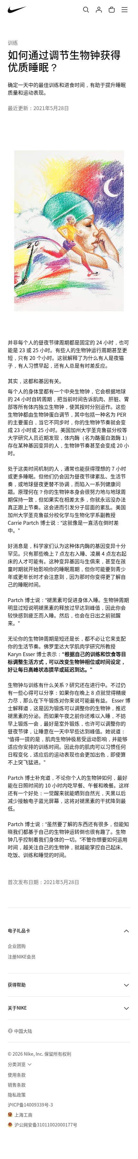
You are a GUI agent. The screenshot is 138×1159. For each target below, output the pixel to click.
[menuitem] (20, 1064)
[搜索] (86, 9)
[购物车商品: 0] (111, 9)
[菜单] (124, 9)
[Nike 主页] (17, 9)
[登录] (99, 9)
